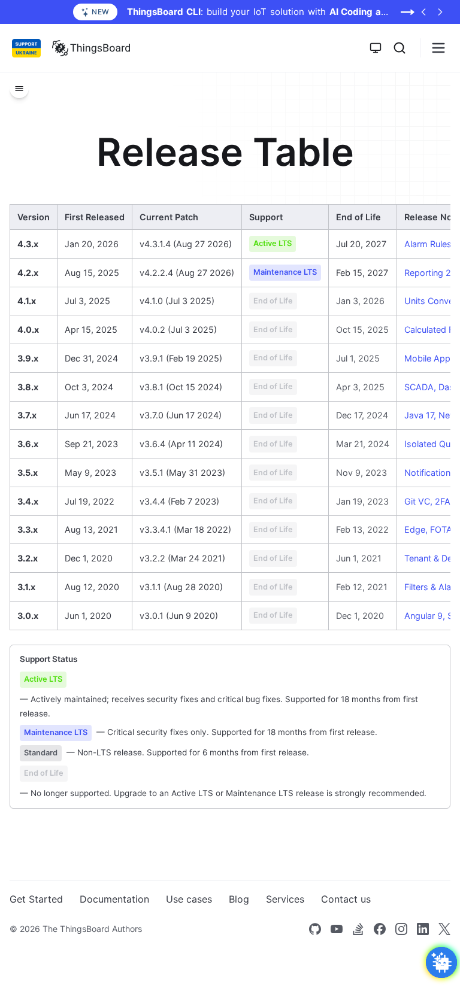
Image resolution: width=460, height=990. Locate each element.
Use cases (189, 899)
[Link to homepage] (91, 48)
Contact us (346, 899)
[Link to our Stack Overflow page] (358, 929)
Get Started (36, 899)
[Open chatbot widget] (441, 962)
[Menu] (19, 88)
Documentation (114, 899)
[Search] (399, 48)
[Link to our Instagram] (401, 929)
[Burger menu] (438, 47)
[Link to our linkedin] (423, 929)
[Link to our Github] (315, 929)
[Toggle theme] (376, 48)
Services (285, 899)
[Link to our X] (444, 929)
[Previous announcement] (423, 12)
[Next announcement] (440, 12)
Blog (239, 899)
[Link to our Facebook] (380, 929)
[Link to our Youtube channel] (337, 929)
